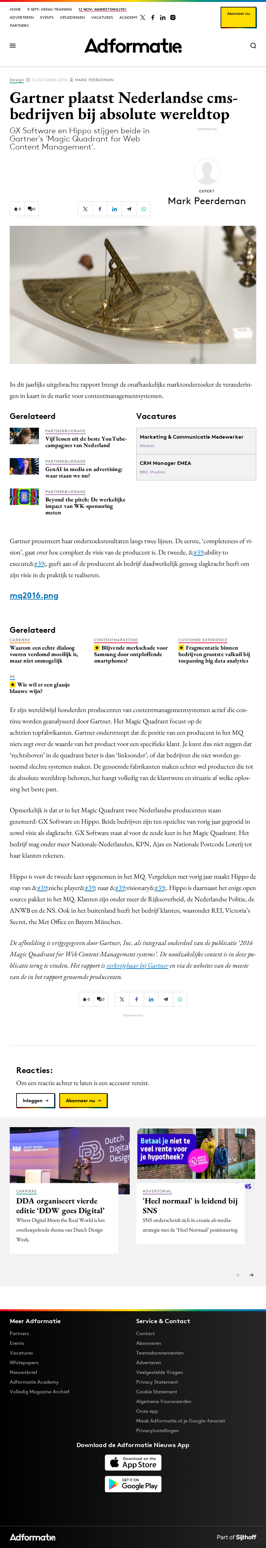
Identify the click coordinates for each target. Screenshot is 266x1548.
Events (47, 17)
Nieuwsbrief (23, 1372)
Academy (128, 17)
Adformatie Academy (34, 1382)
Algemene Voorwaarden (163, 1401)
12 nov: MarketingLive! (103, 9)
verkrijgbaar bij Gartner (137, 965)
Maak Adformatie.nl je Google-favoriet (180, 1421)
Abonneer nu (238, 13)
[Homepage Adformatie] (133, 46)
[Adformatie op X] (142, 17)
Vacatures (102, 17)
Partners (19, 25)
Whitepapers (24, 1362)
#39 (198, 552)
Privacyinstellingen (157, 1430)
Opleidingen (72, 17)
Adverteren (22, 17)
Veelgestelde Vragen (159, 1372)
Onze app (147, 1411)
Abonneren (148, 1343)
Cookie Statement (156, 1392)
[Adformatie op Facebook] (152, 17)
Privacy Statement (157, 1382)
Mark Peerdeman (94, 79)
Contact (145, 1333)
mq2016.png (34, 595)
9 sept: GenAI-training (49, 9)
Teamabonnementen (160, 1353)
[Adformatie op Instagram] (172, 17)
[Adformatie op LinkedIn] (162, 17)
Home (15, 9)
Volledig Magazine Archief (39, 1392)
